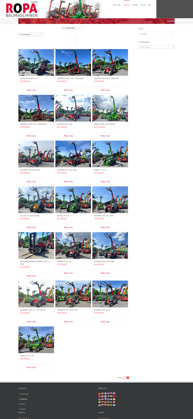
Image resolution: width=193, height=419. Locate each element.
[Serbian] (99, 405)
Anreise (22, 404)
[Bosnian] (108, 396)
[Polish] (114, 394)
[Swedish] (111, 405)
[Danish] (102, 396)
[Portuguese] (111, 402)
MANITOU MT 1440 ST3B (30, 170)
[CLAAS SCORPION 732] (36, 62)
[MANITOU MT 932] (73, 245)
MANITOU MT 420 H (102, 310)
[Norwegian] (108, 402)
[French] (105, 394)
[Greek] (108, 399)
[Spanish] (108, 405)
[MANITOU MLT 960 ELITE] (110, 245)
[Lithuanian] (102, 402)
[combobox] (157, 46)
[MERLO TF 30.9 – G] (73, 199)
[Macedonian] (105, 402)
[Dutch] (108, 394)
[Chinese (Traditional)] (114, 396)
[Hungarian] (111, 399)
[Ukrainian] (99, 399)
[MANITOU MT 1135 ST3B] (110, 199)
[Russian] (111, 394)
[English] (102, 394)
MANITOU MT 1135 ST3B (103, 216)
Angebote (23, 399)
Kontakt (23, 409)
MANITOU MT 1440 (64, 124)
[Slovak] (102, 405)
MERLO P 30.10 (100, 170)
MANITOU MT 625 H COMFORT (106, 78)
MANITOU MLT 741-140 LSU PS (32, 310)
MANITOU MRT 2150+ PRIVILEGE (70, 78)
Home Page (24, 394)
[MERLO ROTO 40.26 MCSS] (110, 108)
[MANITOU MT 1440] (73, 108)
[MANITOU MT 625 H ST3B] (73, 293)
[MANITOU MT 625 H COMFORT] (110, 62)
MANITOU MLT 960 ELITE (104, 261)
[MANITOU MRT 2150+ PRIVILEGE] (73, 62)
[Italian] (99, 402)
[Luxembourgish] (114, 405)
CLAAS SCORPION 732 (29, 78)
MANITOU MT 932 (64, 261)
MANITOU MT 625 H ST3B (67, 310)
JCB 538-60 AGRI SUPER (30, 216)
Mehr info (31, 90)
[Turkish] (99, 396)
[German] (99, 394)
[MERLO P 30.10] (110, 153)
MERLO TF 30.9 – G (65, 216)
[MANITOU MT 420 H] (110, 293)
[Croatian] (102, 399)
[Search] (149, 4)
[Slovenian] (105, 405)
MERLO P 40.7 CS (27, 356)
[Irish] (114, 399)
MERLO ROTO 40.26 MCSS (104, 124)
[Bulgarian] (111, 396)
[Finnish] (105, 396)
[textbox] (157, 47)
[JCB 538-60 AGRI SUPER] (36, 199)
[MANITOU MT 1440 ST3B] (36, 153)
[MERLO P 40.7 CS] (36, 339)
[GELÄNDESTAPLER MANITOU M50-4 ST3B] (36, 245)
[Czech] (105, 399)
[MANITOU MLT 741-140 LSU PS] (36, 293)
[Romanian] (114, 402)
